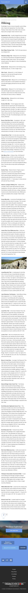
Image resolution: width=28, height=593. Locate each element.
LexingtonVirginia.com (14, 585)
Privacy (14, 578)
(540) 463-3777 (23, 582)
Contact (14, 569)
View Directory (14, 530)
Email (3, 560)
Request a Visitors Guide (8, 542)
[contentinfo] (14, 565)
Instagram (11, 560)
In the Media (14, 574)
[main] (14, 271)
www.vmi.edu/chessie (9, 151)
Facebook (7, 560)
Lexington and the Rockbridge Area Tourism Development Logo (5, 2)
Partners (14, 576)
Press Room (14, 571)
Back (3, 518)
